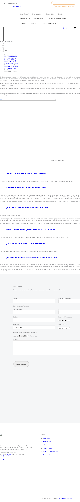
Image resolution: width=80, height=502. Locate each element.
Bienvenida (46, 438)
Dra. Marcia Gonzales (11, 66)
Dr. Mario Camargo (10, 58)
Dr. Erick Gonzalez (10, 68)
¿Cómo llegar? (47, 448)
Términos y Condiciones (65, 498)
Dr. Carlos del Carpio (10, 60)
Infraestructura (47, 445)
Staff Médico (47, 441)
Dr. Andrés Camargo (10, 56)
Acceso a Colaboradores (50, 451)
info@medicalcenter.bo (7, 456)
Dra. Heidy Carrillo (10, 61)
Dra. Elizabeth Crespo (11, 63)
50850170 (9, 454)
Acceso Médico (47, 455)
